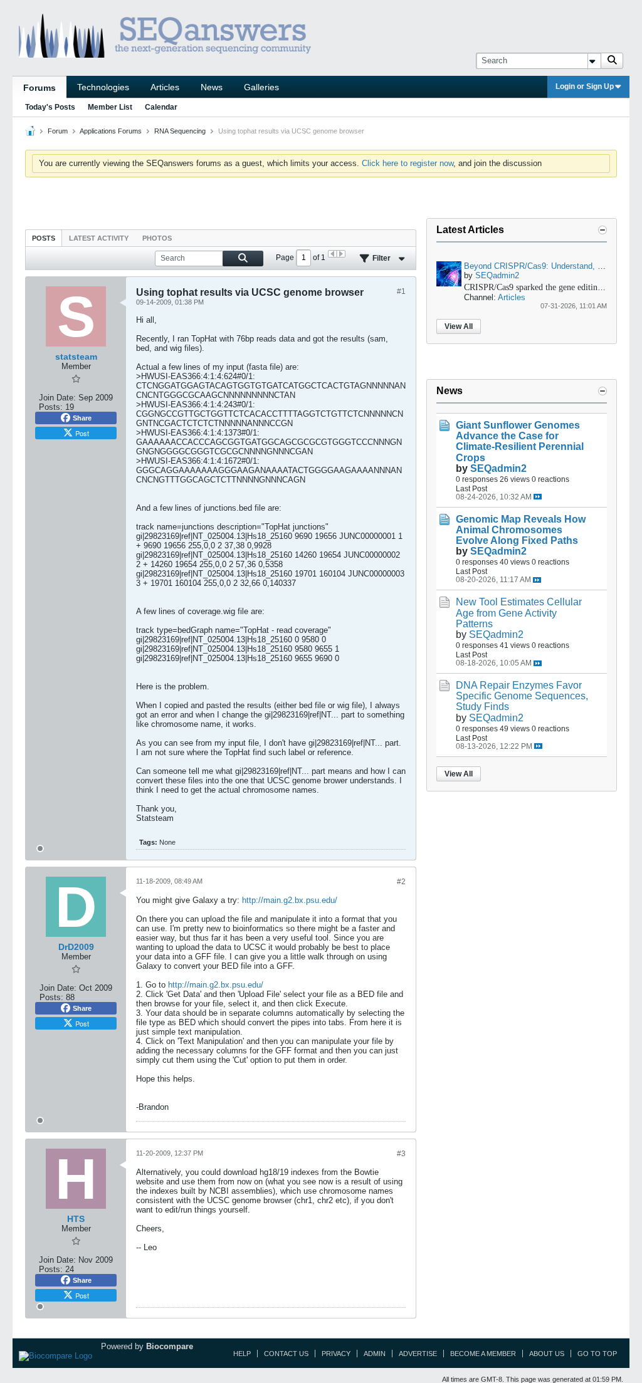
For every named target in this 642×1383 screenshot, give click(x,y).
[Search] (612, 61)
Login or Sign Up (584, 86)
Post (82, 433)
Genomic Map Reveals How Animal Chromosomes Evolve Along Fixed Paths (521, 530)
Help (242, 1353)
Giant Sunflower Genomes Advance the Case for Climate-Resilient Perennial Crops (520, 441)
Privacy (336, 1353)
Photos (157, 238)
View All (459, 326)
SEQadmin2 (497, 275)
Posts (43, 238)
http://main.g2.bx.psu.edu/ (289, 900)
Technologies (103, 87)
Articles (164, 87)
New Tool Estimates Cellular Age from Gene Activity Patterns (519, 613)
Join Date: (57, 397)
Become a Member (483, 1353)
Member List (110, 107)
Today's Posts (50, 107)
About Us (546, 1353)
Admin (375, 1353)
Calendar (161, 107)
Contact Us (286, 1353)
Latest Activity (99, 238)
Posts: (51, 407)
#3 (401, 1153)
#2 (401, 881)
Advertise (418, 1353)
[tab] (43, 237)
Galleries (261, 87)
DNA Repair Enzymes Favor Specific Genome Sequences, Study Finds (522, 696)
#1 (401, 291)
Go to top (597, 1353)
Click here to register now (407, 163)
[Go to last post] (538, 496)
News (212, 87)
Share (82, 418)
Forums (39, 88)
